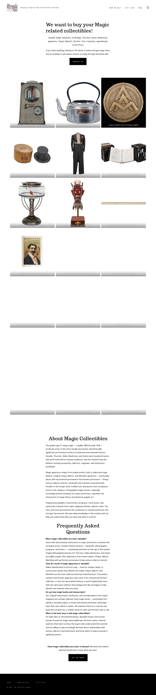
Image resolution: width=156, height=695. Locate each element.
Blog (140, 8)
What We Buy (114, 8)
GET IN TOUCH (78, 657)
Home (9, 682)
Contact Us (78, 61)
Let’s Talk (129, 8)
